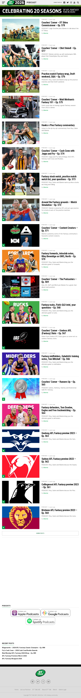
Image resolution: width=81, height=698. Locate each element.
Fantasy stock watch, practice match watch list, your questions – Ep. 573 (59, 178)
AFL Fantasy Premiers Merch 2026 (14, 656)
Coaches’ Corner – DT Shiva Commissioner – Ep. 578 (55, 24)
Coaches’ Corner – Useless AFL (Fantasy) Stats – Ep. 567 (56, 332)
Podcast (45, 19)
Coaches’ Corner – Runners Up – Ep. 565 (59, 383)
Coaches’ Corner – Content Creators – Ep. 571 (60, 229)
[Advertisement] (17, 573)
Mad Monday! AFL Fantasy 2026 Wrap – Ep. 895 (19, 653)
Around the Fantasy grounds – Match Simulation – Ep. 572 (59, 203)
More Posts (40, 533)
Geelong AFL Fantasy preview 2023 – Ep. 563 (59, 434)
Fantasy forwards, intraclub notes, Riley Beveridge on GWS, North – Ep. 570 (59, 256)
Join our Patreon (25, 689)
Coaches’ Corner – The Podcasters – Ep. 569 (59, 280)
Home (16, 689)
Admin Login (62, 689)
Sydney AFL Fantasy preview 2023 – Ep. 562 (59, 460)
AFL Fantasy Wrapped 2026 (12, 658)
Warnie (45, 33)
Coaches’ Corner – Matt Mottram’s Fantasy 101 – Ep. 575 (58, 101)
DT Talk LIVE (36, 689)
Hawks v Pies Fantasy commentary (58, 125)
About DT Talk (46, 689)
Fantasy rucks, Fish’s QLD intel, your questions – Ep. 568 (59, 306)
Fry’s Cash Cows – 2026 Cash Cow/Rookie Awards (19, 650)
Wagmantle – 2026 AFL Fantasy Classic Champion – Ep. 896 (23, 647)
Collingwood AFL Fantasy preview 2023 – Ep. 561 (60, 486)
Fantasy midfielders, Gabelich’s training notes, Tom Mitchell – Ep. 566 (60, 357)
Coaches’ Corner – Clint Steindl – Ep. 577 (59, 49)
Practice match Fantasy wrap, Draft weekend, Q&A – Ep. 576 (58, 75)
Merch (55, 689)
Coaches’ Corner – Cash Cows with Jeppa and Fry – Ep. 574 (58, 152)
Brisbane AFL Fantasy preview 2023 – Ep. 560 (59, 511)
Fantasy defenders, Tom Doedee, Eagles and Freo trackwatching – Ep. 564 (59, 410)
